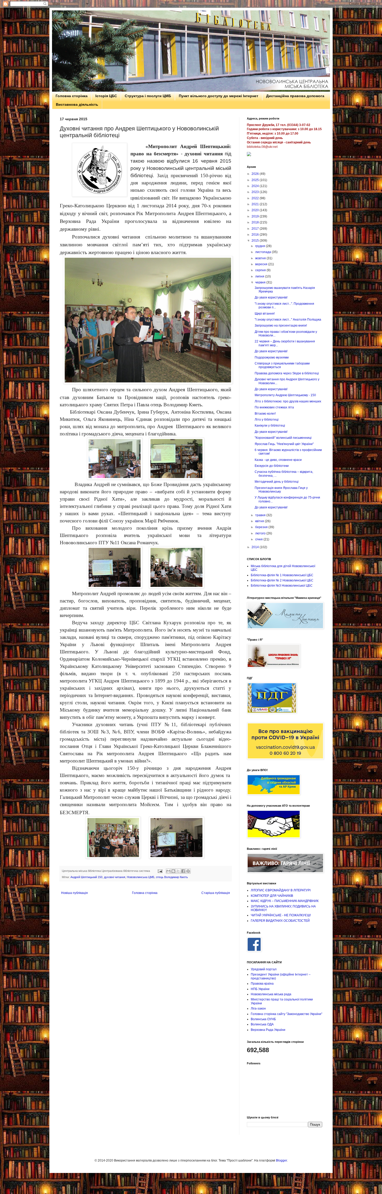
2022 (256, 198)
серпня (261, 270)
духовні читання (114, 877)
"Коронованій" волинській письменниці (283, 438)
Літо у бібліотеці (267, 419)
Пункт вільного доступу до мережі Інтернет (218, 96)
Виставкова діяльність (77, 104)
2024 (256, 186)
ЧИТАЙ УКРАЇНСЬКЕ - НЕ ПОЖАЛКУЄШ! (281, 915)
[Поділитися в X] (178, 871)
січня (259, 539)
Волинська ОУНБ (263, 1019)
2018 (256, 222)
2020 (256, 210)
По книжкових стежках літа (274, 407)
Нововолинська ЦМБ (140, 877)
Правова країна (262, 983)
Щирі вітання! (265, 313)
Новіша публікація (74, 893)
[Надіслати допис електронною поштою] (159, 870)
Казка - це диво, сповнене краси (278, 460)
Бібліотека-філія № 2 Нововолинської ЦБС (282, 580)
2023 (256, 192)
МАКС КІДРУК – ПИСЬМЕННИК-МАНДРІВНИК (285, 901)
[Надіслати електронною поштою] (168, 871)
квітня (260, 521)
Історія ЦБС (106, 96)
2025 (256, 180)
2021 (256, 204)
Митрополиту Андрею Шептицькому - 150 (285, 395)
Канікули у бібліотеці (270, 425)
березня (261, 527)
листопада (263, 252)
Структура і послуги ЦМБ (148, 96)
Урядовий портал (263, 969)
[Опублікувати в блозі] (173, 871)
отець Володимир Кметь (172, 877)
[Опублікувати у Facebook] (183, 871)
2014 (256, 547)
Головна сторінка (72, 96)
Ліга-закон (258, 1008)
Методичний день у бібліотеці (277, 481)
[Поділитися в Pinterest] (188, 871)
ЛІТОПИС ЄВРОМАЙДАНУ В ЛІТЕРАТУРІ (281, 890)
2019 (256, 216)
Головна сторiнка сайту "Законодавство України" (286, 1014)
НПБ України (260, 989)
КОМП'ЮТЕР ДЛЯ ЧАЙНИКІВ (272, 896)
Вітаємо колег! (265, 413)
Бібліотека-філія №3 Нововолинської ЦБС (282, 585)
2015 (256, 240)
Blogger (281, 1160)
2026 (256, 174)
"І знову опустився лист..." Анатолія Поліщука (288, 319)
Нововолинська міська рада (271, 994)
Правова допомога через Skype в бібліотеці (287, 373)
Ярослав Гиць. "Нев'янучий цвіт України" (284, 444)
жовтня (261, 258)
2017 (256, 228)
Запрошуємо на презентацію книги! (281, 325)
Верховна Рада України (268, 1030)
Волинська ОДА (262, 1024)
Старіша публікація (215, 893)
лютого (260, 533)
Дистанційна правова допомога (295, 96)
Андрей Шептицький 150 (86, 877)
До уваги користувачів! (271, 297)
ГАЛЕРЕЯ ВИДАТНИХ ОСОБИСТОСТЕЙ (280, 921)
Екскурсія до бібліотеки (272, 466)
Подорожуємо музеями (272, 357)
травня (260, 515)
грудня (260, 246)
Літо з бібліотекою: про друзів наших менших (288, 401)
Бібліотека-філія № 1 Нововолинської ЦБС (282, 575)
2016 (256, 234)
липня (260, 276)
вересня (261, 264)
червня (260, 282)
